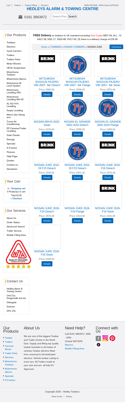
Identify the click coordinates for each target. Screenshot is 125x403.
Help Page (12, 156)
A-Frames (12, 148)
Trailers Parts (13, 59)
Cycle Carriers (14, 51)
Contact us (12, 164)
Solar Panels (13, 135)
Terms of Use (56, 396)
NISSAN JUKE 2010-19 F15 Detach (47, 166)
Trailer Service (14, 230)
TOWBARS (56, 47)
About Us (11, 218)
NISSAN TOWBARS (74, 47)
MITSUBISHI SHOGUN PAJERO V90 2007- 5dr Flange (77, 82)
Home (44, 47)
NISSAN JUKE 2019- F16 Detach (108, 166)
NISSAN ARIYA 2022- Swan (47, 123)
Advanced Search (16, 226)
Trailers (17, 5)
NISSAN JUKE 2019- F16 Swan (108, 210)
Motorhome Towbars (13, 73)
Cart (8, 5)
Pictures (11, 152)
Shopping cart (18, 188)
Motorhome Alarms (16, 79)
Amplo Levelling (15, 110)
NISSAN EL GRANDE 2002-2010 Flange (108, 123)
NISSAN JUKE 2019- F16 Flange (77, 210)
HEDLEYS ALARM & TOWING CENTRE (62, 9)
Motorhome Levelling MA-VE (15, 98)
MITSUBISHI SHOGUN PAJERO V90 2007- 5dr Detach (47, 82)
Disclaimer (12, 169)
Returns (69, 344)
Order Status (13, 222)
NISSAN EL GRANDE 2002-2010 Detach (77, 123)
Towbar (8, 337)
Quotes (10, 160)
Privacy (69, 396)
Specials (11, 143)
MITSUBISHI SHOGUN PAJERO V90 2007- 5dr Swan (108, 82)
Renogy (11, 139)
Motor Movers (14, 63)
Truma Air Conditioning (13, 122)
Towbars (11, 42)
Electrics (45, 5)
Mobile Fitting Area (16, 235)
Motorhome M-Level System (14, 84)
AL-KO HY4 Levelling (13, 104)
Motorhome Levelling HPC (14, 91)
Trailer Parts (11, 353)
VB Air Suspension (16, 68)
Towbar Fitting (31, 5)
